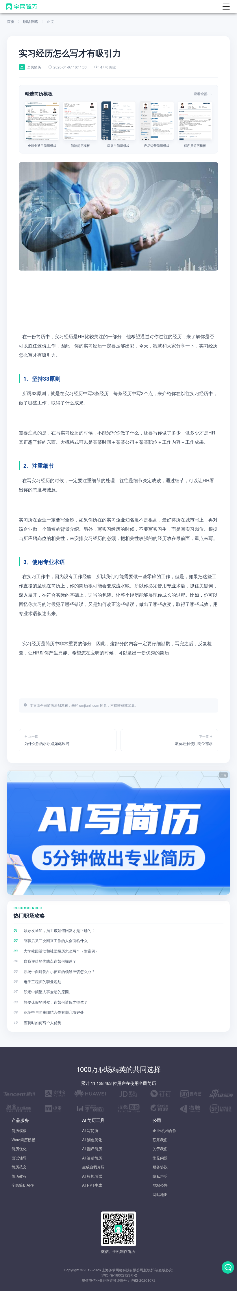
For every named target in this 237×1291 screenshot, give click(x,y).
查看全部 (201, 93)
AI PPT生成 (92, 1185)
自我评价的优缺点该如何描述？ (50, 961)
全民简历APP (23, 1185)
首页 (10, 21)
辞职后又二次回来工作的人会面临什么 (56, 940)
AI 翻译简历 (92, 1148)
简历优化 (19, 1148)
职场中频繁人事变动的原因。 (48, 991)
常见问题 (160, 1158)
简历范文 (19, 1167)
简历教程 (19, 1176)
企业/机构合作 (164, 1130)
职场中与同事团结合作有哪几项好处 (54, 1012)
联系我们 (160, 1139)
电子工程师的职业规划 (42, 981)
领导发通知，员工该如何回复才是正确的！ (59, 930)
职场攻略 (30, 21)
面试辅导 (19, 1158)
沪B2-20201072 (142, 1280)
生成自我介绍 (93, 1167)
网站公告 (160, 1185)
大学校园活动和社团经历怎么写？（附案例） (61, 951)
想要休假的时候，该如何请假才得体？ (56, 1002)
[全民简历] (21, 6)
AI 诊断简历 (92, 1158)
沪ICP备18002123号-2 (119, 1274)
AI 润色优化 (92, 1139)
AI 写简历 (90, 1130)
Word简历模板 (23, 1139)
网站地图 (160, 1194)
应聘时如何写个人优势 (42, 1022)
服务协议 (160, 1167)
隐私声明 (160, 1176)
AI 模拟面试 (92, 1176)
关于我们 (160, 1148)
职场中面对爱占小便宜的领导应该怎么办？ (59, 971)
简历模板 (19, 1130)
